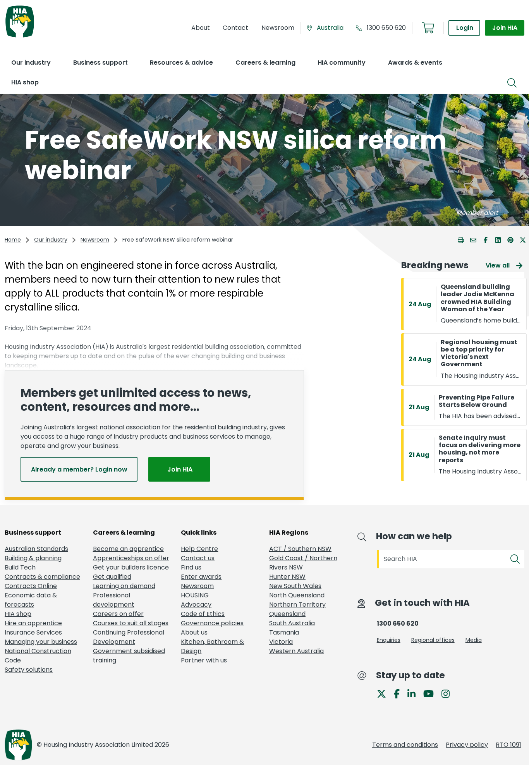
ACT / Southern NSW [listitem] (300, 548)
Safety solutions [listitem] (29, 669)
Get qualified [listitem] (112, 576)
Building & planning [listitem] (33, 558)
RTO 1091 (508, 744)
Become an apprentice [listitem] (128, 548)
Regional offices (433, 640)
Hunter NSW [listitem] (287, 576)
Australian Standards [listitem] (36, 548)
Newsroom (95, 240)
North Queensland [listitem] (297, 595)
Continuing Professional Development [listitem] (128, 637)
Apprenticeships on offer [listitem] (131, 558)
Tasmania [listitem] (284, 632)
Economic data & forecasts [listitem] (31, 600)
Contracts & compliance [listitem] (42, 576)
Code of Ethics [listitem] (203, 613)
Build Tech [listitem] (20, 567)
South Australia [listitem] (292, 623)
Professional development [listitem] (113, 600)
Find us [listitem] (191, 567)
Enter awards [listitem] (201, 576)
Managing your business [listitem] (41, 641)
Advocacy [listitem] (196, 604)
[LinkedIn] (414, 693)
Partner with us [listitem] (204, 660)
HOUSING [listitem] (195, 595)
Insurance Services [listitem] (33, 632)
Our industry (50, 240)
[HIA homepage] (20, 36)
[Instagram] (448, 693)
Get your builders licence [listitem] (131, 567)
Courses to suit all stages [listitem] (130, 623)
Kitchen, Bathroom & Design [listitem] (212, 646)
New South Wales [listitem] (295, 585)
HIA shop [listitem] (18, 613)
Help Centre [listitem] (199, 548)
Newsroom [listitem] (197, 585)
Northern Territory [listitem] (297, 604)
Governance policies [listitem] (212, 623)
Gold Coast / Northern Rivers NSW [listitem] (303, 563)
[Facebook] (400, 693)
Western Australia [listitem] (296, 651)
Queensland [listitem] (287, 613)
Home (13, 240)
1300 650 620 (386, 27)
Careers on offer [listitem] (118, 613)
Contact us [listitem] (198, 558)
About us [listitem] (194, 632)
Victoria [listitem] (281, 641)
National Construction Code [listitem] (38, 656)
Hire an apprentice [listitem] (33, 623)
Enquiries (388, 640)
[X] (384, 693)
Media (473, 640)
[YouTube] (431, 693)
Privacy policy (467, 744)
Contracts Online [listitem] (31, 585)
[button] (31, 62)
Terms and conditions (405, 744)
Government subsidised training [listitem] (129, 656)
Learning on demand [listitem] (124, 585)
